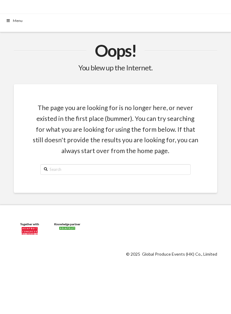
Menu (18, 20)
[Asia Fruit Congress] (29, 230)
